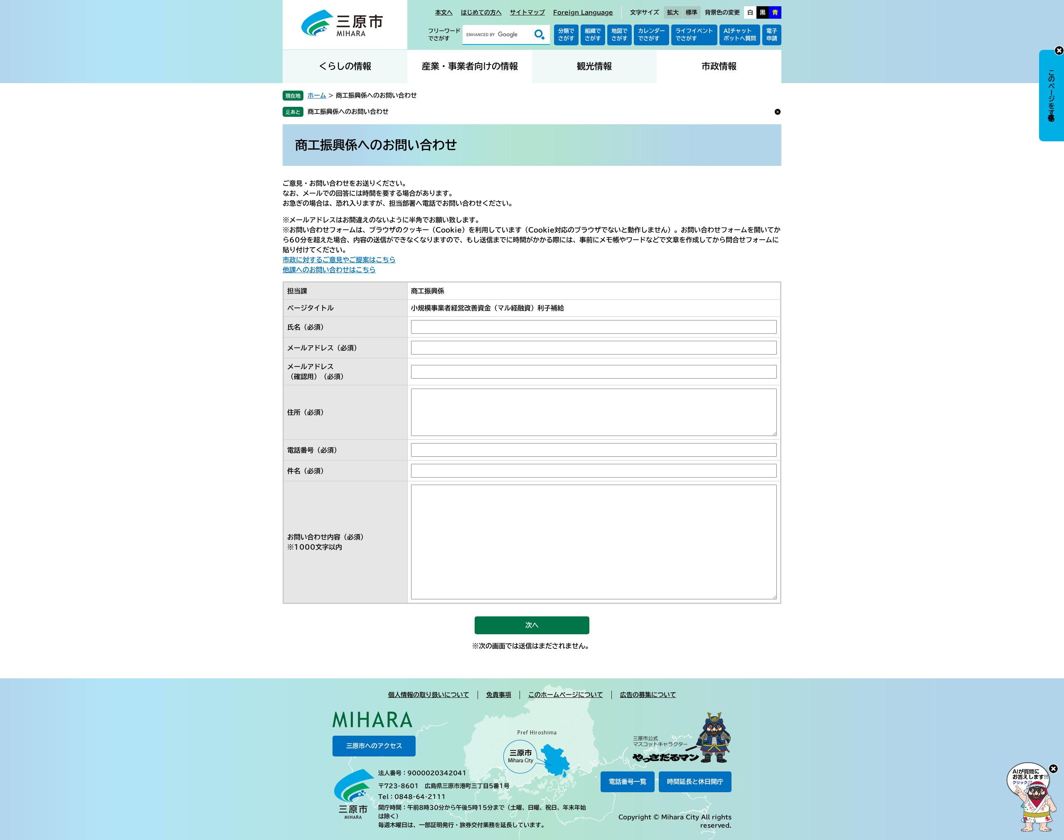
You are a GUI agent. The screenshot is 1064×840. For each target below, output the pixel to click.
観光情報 (594, 66)
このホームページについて (565, 695)
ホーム (317, 95)
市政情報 (719, 66)
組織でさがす (593, 34)
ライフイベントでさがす (694, 34)
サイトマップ (527, 12)
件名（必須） (307, 471)
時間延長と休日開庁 (695, 781)
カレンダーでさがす (651, 34)
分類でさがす (566, 34)
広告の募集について (648, 695)
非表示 (1059, 50)
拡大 (673, 12)
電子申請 (771, 34)
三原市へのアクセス (374, 746)
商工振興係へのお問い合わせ (348, 111)
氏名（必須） (307, 327)
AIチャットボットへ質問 (740, 34)
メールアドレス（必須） (323, 348)
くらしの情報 (345, 66)
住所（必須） (307, 412)
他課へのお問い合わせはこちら (329, 269)
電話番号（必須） (313, 450)
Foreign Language (583, 12)
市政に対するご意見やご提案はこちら (339, 259)
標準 (691, 12)
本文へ (444, 12)
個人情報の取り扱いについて (428, 695)
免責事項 (498, 695)
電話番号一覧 (627, 781)
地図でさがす (619, 34)
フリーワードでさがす (444, 34)
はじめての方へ (481, 12)
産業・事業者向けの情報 (470, 66)
